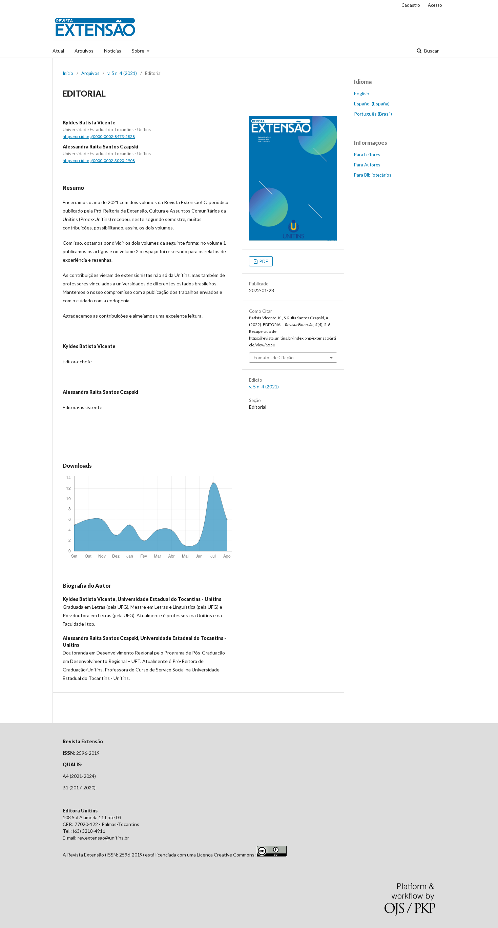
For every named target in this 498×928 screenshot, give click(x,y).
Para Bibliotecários (372, 175)
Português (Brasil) (373, 114)
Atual (58, 51)
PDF (263, 261)
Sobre (138, 51)
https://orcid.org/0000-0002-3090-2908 (99, 160)
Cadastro (410, 5)
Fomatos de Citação (274, 357)
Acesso (435, 5)
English (361, 93)
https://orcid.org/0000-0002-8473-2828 (99, 136)
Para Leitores (367, 154)
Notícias (112, 51)
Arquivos (84, 51)
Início (68, 73)
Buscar (431, 51)
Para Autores (367, 164)
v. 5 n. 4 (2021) (122, 73)
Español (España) (372, 103)
